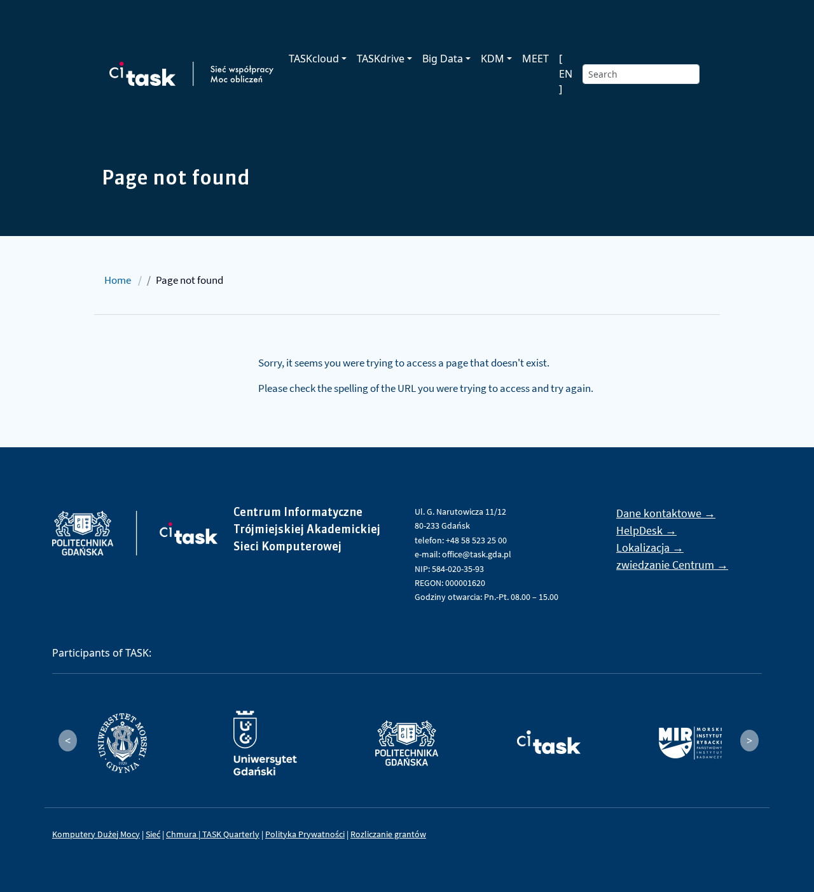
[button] (68, 740)
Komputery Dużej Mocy (96, 834)
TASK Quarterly (230, 834)
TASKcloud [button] (314, 59)
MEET (535, 59)
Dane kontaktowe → (665, 513)
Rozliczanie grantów (388, 834)
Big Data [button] (442, 59)
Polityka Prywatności (305, 834)
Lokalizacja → (650, 547)
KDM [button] (492, 59)
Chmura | (184, 834)
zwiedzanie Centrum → (672, 564)
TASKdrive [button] (380, 59)
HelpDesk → (646, 530)
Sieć (153, 834)
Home (117, 280)
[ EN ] (565, 74)
